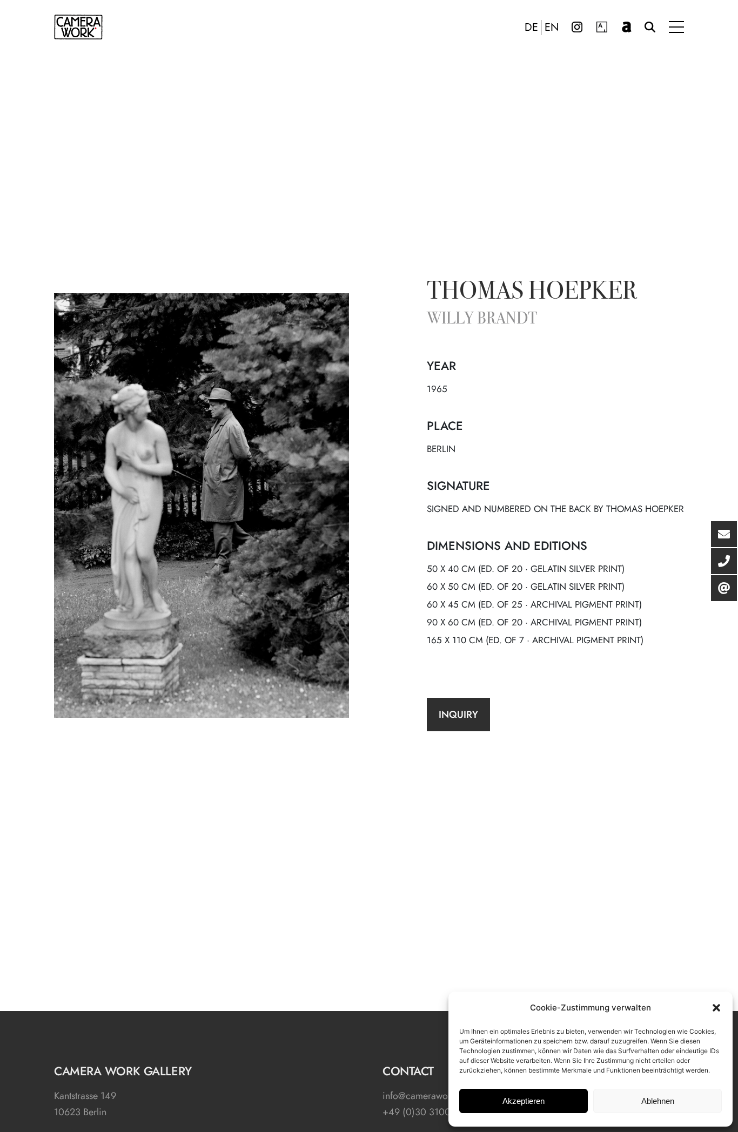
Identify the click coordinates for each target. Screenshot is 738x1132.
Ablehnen (657, 1101)
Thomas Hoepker (532, 292)
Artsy (602, 27)
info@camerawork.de (426, 1096)
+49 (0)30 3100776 (424, 1112)
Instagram (577, 27)
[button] (716, 1007)
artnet (627, 27)
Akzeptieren (523, 1101)
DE (531, 27)
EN (552, 27)
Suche (650, 27)
